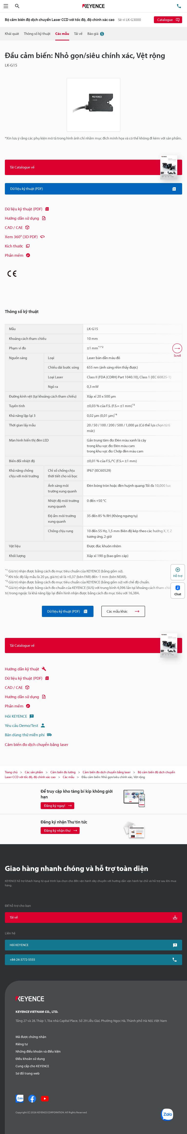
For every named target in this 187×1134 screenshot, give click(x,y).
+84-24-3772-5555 (22, 959)
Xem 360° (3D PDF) (21, 236)
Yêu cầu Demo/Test (21, 725)
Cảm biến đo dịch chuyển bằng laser (36, 744)
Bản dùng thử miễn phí (25, 734)
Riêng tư (22, 1044)
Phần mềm (14, 255)
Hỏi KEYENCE (16, 716)
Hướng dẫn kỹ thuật (22, 668)
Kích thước (14, 245)
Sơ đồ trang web (27, 1073)
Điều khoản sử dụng (30, 1058)
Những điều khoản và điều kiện (38, 1051)
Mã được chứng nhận (31, 1037)
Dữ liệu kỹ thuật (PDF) (23, 208)
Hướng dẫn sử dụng (22, 218)
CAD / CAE (14, 227)
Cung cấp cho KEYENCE (32, 1066)
